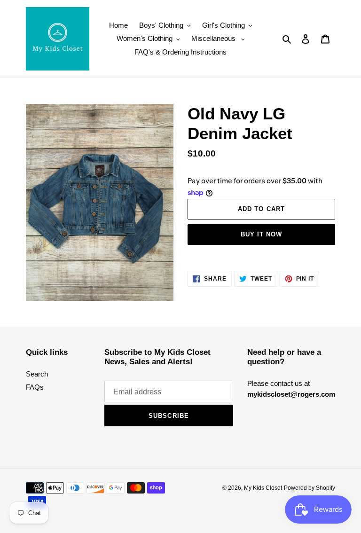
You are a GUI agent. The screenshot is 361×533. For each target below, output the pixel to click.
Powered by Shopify (309, 488)
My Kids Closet (263, 488)
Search (37, 374)
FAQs (35, 387)
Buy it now (261, 234)
